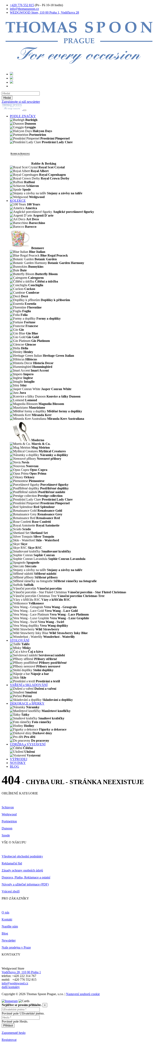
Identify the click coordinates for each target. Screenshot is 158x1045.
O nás (5, 912)
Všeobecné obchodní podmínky (22, 856)
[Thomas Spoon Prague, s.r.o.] (79, 66)
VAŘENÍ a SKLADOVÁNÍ (29, 685)
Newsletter (9, 940)
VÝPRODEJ (18, 759)
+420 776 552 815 (22, 5)
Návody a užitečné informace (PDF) (25, 884)
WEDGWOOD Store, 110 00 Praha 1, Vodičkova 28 (44, 12)
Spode (6, 835)
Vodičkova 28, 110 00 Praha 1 (21, 972)
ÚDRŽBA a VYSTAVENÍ (27, 744)
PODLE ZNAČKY (23, 116)
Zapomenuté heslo (14, 1032)
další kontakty (11, 987)
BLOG (14, 766)
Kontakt (7, 919)
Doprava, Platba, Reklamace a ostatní (26, 877)
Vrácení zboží (11, 891)
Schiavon (8, 807)
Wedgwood (9, 814)
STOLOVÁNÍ (19, 640)
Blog (5, 933)
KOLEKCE (18, 200)
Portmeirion (9, 821)
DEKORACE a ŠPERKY (27, 703)
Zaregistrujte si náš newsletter (21, 101)
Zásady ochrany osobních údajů (22, 870)
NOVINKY (18, 763)
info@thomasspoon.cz (24, 9)
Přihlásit (8, 1025)
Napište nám (10, 926)
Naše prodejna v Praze (16, 947)
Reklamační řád (12, 863)
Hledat (7, 97)
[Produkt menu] (24, 110)
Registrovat (9, 1039)
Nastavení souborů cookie (83, 994)
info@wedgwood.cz (15, 983)
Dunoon (7, 828)
